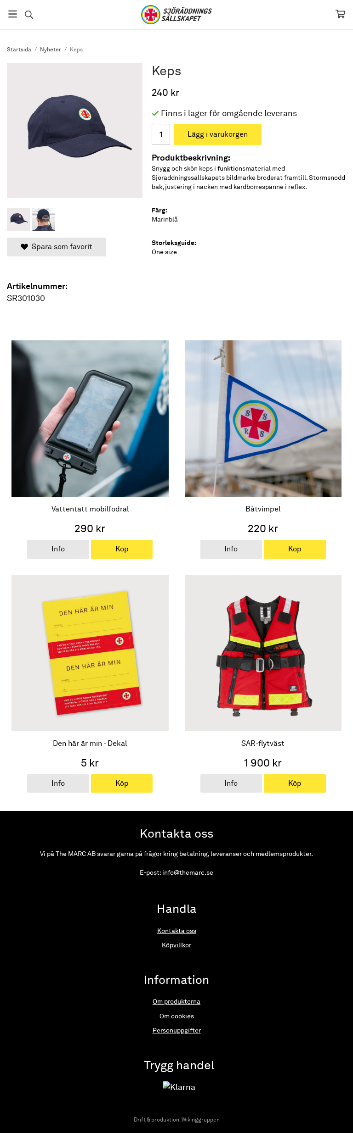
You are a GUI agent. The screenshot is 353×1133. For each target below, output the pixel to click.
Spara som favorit (60, 246)
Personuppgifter (177, 1030)
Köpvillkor (176, 945)
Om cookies (176, 1016)
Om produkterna (176, 1001)
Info (58, 548)
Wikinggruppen (201, 1119)
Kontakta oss (176, 930)
